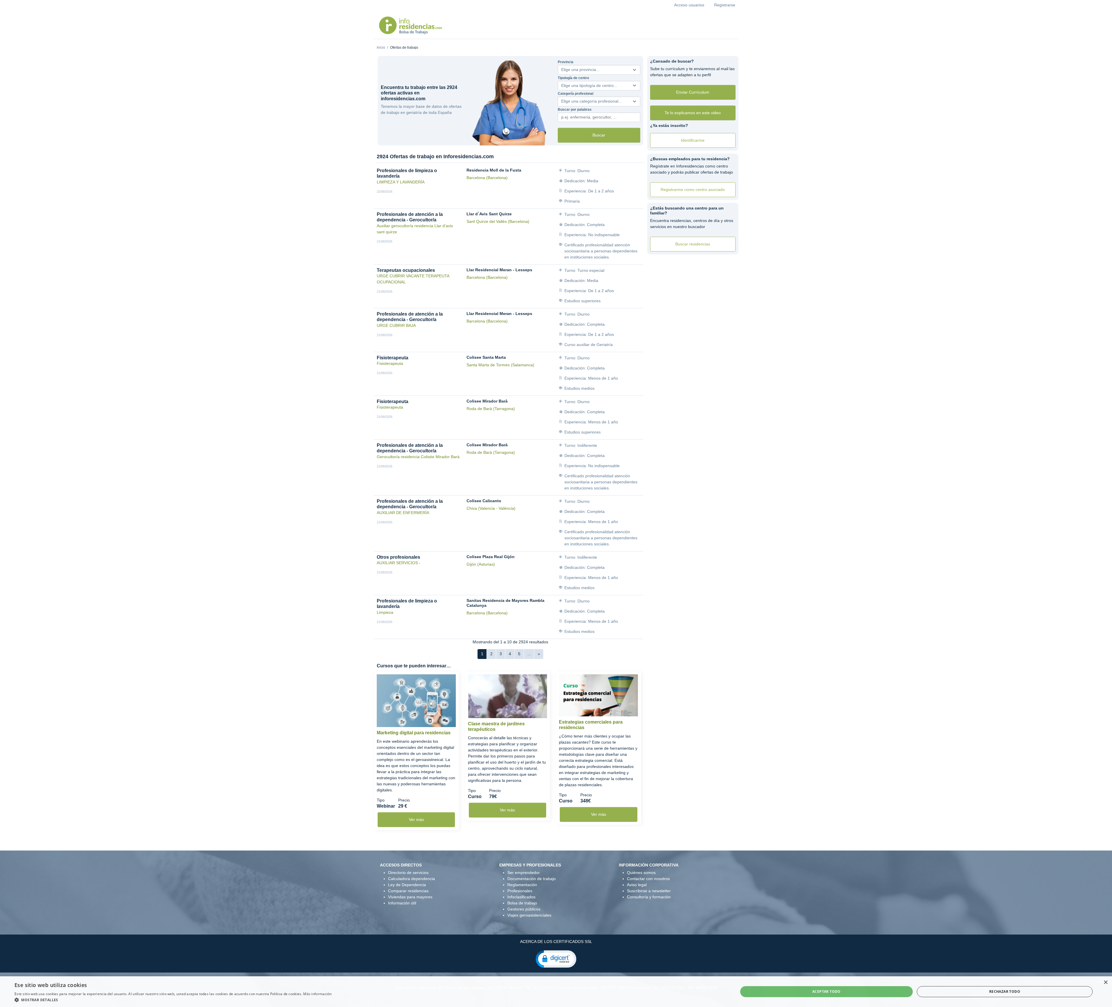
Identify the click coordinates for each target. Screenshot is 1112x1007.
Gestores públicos (523, 909)
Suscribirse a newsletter (649, 890)
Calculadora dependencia (411, 878)
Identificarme (693, 140)
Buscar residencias (692, 244)
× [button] (1105, 982)
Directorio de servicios (408, 872)
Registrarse (724, 5)
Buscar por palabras (575, 110)
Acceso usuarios (689, 5)
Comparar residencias (408, 890)
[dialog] (556, 991)
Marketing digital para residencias (414, 732)
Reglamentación (522, 884)
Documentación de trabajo (531, 878)
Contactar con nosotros (648, 878)
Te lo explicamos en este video (693, 112)
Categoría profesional (575, 94)
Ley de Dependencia (407, 884)
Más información (317, 993)
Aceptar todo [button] (826, 991)
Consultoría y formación (649, 897)
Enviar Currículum (692, 92)
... (529, 653)
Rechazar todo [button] (1004, 991)
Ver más (416, 819)
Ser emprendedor (523, 872)
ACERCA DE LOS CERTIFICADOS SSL (556, 941)
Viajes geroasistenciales (529, 915)
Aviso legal (637, 884)
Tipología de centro (573, 78)
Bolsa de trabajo (522, 903)
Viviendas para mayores (410, 897)
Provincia (565, 62)
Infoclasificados (521, 897)
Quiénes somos (641, 872)
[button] (556, 958)
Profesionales (519, 890)
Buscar (598, 135)
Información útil (402, 903)
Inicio (381, 47)
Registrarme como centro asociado (693, 189)
